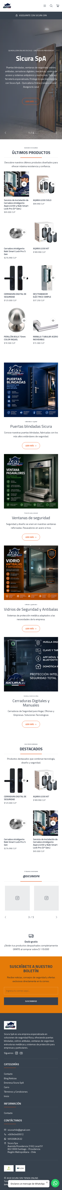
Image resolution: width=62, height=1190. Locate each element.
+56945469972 (15, 1134)
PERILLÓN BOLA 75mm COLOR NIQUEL (15, 338)
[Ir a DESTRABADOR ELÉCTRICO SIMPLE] (45, 278)
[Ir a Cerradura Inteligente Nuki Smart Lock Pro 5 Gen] (16, 232)
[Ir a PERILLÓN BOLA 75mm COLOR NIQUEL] (16, 320)
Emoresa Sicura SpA (14, 1082)
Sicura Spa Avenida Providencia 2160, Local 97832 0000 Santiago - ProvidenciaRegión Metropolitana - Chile (25, 1147)
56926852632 (15, 1139)
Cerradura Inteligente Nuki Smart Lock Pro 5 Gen (15, 251)
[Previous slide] (6, 133)
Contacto (8, 1074)
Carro (6, 1087)
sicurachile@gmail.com (19, 1130)
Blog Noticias (10, 1078)
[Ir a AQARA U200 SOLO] (45, 184)
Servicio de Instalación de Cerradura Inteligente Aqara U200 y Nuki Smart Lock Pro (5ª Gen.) (16, 204)
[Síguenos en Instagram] (16, 1053)
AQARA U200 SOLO (42, 200)
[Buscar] (51, 5)
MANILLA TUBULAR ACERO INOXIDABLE (45, 338)
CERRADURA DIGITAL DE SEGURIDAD (15, 295)
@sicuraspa (31, 876)
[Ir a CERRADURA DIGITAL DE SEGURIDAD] (16, 278)
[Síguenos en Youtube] (21, 1053)
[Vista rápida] (24, 184)
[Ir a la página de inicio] (7, 5)
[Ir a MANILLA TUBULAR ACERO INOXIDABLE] (45, 320)
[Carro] (58, 5)
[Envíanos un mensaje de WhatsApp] (55, 1183)
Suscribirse (31, 1001)
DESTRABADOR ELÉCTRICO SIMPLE (42, 295)
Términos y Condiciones (16, 1091)
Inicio (6, 1096)
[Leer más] (31, 406)
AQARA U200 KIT (41, 248)
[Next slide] (55, 133)
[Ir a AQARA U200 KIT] (45, 232)
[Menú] (44, 5)
